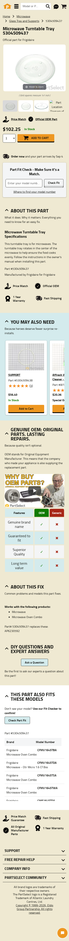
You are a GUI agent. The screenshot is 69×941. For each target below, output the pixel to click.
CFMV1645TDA (47, 762)
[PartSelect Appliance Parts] (7, 6)
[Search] (48, 6)
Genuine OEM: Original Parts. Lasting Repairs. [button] (37, 434)
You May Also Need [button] (32, 321)
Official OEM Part (46, 119)
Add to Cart (40, 138)
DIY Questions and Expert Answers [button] (32, 649)
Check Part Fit (17, 720)
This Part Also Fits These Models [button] (33, 696)
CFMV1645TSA (46, 775)
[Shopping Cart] (64, 6)
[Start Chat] (62, 933)
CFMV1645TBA (47, 750)
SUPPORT (14, 375)
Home (6, 16)
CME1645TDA (46, 800)
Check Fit (54, 183)
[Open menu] (16, 6)
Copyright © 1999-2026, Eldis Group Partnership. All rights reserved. (34, 909)
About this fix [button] (27, 586)
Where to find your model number (34, 192)
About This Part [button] (30, 210)
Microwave (23, 16)
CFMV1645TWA (47, 788)
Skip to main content (34, 34)
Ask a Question (34, 662)
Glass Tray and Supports (24, 21)
